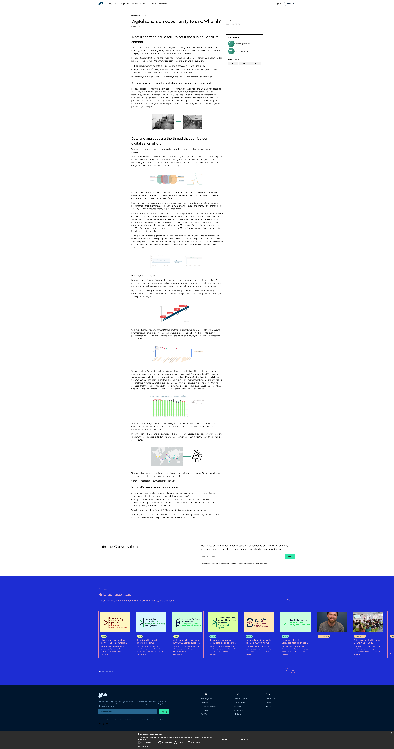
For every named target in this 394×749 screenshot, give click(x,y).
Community (204, 702)
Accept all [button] (226, 740)
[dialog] (197, 740)
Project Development (240, 699)
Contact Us (290, 4)
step (190, 330)
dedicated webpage (184, 510)
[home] (101, 3)
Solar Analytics (238, 706)
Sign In (278, 4)
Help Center (237, 714)
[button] (112, 3)
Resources (163, 4)
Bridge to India (155, 434)
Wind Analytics (238, 710)
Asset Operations (239, 702)
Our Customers (206, 710)
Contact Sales (270, 699)
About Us (204, 714)
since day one (161, 159)
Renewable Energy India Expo (147, 517)
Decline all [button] (245, 740)
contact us (201, 510)
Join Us (153, 4)
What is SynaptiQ (206, 699)
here (174, 481)
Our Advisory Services (208, 706)
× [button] (391, 733)
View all (290, 600)
